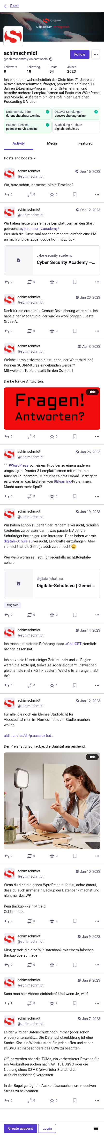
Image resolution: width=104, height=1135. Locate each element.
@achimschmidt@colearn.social (26, 59)
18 (29, 71)
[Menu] (95, 54)
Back (14, 6)
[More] (97, 194)
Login (47, 1128)
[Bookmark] (75, 194)
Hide (92, 392)
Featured (85, 143)
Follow (79, 54)
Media (52, 143)
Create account (20, 1128)
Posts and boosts (18, 158)
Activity (19, 143)
